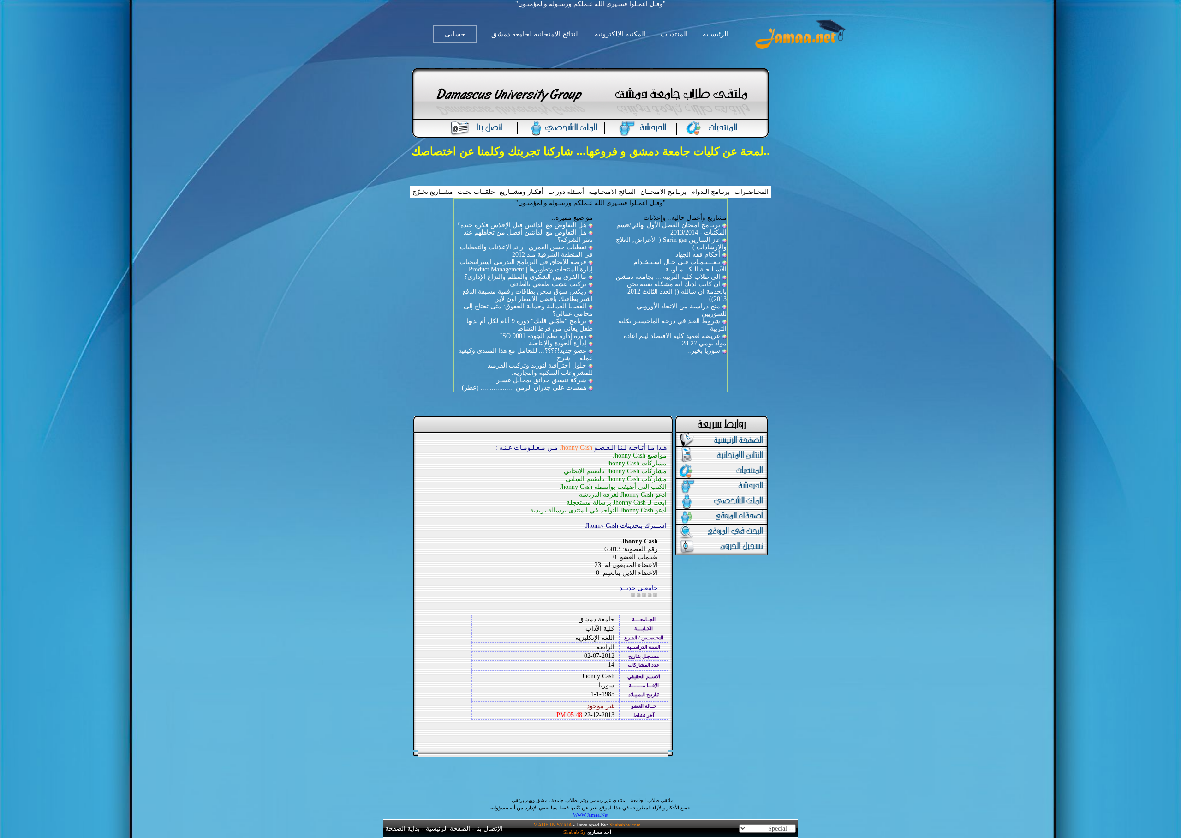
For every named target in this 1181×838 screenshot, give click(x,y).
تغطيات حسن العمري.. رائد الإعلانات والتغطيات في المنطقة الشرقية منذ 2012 (526, 251)
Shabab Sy (574, 832)
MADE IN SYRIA (552, 824)
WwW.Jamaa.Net (590, 815)
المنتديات (674, 34)
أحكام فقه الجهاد (697, 254)
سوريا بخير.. (703, 350)
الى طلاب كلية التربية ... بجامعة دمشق (668, 276)
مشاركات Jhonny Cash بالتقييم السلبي (616, 479)
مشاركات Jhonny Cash (637, 463)
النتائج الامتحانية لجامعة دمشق (535, 34)
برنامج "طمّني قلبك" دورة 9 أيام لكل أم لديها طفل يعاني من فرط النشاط (529, 325)
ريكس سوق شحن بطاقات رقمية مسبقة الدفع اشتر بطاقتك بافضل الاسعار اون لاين (528, 295)
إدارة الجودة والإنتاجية (557, 343)
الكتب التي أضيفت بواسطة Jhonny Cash (613, 486)
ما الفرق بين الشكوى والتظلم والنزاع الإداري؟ (525, 276)
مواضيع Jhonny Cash (640, 455)
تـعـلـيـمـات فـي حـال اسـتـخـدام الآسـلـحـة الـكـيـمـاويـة (680, 266)
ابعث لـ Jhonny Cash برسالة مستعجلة (617, 502)
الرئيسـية (715, 34)
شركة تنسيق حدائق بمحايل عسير (541, 380)
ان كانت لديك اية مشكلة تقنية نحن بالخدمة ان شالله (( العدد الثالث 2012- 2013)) (676, 291)
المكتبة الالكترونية (620, 34)
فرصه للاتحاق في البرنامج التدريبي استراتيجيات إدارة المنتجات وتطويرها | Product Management (526, 266)
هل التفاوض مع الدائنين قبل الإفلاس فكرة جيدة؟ (521, 225)
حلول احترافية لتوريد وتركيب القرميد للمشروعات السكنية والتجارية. (540, 369)
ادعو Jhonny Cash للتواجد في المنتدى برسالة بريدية (598, 510)
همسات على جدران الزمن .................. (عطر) (524, 387)
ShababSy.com (625, 824)
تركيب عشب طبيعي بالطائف (547, 284)
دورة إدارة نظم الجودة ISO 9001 (543, 335)
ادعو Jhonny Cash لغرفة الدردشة (623, 494)
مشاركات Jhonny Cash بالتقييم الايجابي (615, 471)
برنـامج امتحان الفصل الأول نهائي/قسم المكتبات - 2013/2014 (671, 229)
